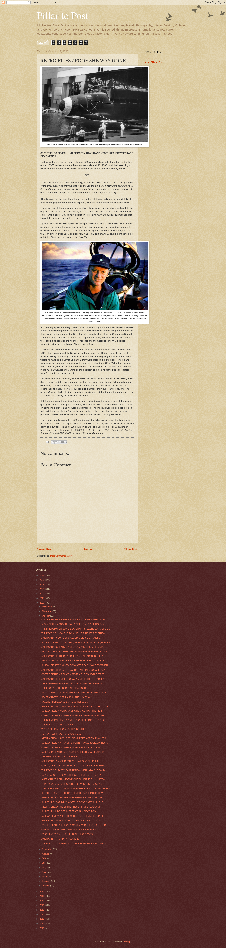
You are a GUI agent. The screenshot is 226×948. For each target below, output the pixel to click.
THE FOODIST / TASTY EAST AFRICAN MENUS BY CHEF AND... (74, 770)
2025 (42, 580)
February (46, 881)
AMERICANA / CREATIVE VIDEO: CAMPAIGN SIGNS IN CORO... (73, 647)
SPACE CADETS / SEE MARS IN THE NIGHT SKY (66, 697)
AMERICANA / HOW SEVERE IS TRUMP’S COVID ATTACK (70, 820)
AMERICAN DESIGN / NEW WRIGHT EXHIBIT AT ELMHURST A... (74, 779)
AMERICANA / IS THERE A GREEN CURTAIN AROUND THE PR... (73, 656)
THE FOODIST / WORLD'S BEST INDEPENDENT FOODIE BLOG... (74, 843)
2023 (42, 589)
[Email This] (53, 442)
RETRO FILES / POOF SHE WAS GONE (61, 734)
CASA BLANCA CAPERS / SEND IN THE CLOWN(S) (67, 834)
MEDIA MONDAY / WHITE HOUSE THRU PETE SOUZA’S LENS (72, 660)
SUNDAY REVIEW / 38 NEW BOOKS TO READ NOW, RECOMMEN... (75, 665)
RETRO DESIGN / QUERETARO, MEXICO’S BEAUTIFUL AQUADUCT (75, 642)
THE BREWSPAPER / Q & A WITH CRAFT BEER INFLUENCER (72, 720)
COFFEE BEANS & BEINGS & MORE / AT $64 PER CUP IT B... (72, 747)
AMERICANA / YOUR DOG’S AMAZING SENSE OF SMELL (70, 638)
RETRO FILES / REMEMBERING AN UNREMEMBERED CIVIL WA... (75, 651)
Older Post (131, 549)
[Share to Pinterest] (65, 442)
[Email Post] (47, 442)
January (46, 885)
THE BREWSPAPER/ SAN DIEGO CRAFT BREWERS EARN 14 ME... (75, 629)
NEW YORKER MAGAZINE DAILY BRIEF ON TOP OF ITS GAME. (74, 624)
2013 (42, 919)
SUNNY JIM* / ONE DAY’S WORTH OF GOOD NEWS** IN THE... (73, 802)
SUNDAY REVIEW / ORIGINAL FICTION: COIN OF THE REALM (72, 711)
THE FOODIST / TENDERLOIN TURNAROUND (64, 688)
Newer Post (44, 549)
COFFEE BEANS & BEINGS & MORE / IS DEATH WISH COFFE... (74, 619)
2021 (42, 598)
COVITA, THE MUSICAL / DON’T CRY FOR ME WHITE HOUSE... (73, 765)
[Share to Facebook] (62, 442)
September (47, 849)
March (45, 876)
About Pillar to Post (153, 62)
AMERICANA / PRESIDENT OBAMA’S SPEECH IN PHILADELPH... (74, 679)
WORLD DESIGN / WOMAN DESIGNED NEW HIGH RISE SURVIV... (74, 692)
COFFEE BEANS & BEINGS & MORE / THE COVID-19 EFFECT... (73, 674)
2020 (42, 603)
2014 (42, 914)
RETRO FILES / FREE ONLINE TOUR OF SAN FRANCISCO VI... (73, 793)
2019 (42, 891)
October (46, 616)
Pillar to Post (62, 15)
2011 (42, 928)
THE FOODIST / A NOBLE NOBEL (58, 724)
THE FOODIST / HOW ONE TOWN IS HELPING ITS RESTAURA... (74, 633)
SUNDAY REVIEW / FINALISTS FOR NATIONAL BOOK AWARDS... (74, 743)
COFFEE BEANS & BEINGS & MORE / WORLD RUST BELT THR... (74, 825)
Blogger (127, 941)
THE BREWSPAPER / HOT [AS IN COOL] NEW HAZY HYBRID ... (73, 683)
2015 (42, 910)
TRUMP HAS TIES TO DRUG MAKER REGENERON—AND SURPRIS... (76, 788)
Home (88, 549)
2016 (42, 905)
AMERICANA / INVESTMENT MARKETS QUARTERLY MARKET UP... (75, 706)
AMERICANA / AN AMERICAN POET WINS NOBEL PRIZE (70, 761)
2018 (42, 896)
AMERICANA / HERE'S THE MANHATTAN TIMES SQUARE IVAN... (74, 670)
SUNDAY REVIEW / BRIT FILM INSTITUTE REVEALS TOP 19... (73, 816)
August (45, 854)
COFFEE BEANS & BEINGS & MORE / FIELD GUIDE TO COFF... (73, 715)
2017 (42, 900)
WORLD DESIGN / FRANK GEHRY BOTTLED (63, 729)
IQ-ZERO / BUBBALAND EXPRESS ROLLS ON (64, 702)
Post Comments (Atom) (61, 556)
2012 (42, 923)
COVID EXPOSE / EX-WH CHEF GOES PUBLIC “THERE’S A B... (73, 775)
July (44, 858)
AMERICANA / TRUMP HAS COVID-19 (60, 839)
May (44, 867)
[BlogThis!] (56, 442)
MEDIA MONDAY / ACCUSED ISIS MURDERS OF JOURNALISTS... (74, 738)
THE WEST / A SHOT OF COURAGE (59, 756)
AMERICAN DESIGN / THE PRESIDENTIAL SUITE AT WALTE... (73, 797)
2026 (42, 575)
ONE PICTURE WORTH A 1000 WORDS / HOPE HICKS (68, 829)
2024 (42, 584)
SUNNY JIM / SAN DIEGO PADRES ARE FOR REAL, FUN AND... (73, 752)
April (44, 872)
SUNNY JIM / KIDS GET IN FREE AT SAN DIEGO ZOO (68, 811)
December (47, 606)
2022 (42, 593)
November (47, 611)
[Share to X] (59, 442)
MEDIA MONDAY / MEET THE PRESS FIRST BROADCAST (70, 807)
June (44, 863)
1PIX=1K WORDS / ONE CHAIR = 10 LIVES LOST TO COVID (71, 784)
